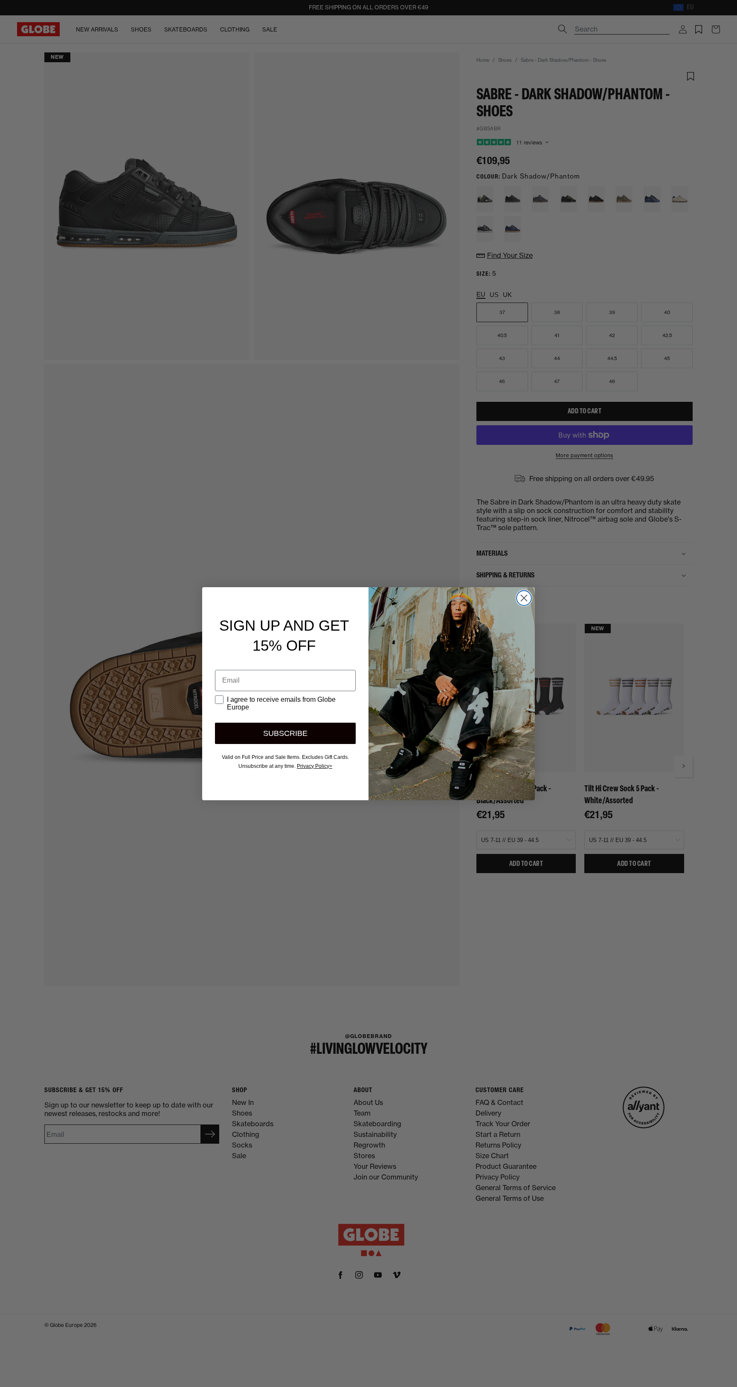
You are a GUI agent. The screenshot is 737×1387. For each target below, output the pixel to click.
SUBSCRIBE (285, 733)
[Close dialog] (523, 598)
